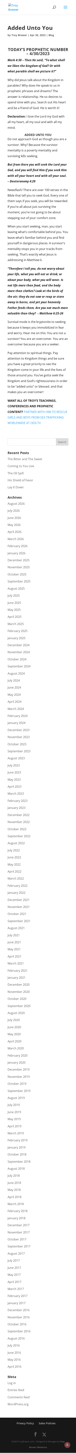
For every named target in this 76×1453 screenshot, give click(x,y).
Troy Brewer (19, 35)
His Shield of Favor (20, 480)
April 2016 (14, 1367)
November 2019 (19, 1077)
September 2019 (19, 1091)
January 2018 (16, 1218)
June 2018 (14, 1183)
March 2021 (16, 963)
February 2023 (17, 801)
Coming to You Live (21, 466)
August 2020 (16, 1013)
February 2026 (17, 546)
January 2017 (16, 1303)
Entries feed (16, 1390)
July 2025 (14, 596)
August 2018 (16, 1169)
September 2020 (19, 1006)
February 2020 (17, 1055)
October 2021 (17, 914)
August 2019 (16, 1098)
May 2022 (14, 864)
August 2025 (16, 589)
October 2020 (17, 999)
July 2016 (14, 1345)
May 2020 (14, 1034)
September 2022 (19, 836)
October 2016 (17, 1324)
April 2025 (14, 617)
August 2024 (16, 673)
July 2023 (14, 765)
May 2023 (14, 780)
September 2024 (19, 666)
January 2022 (16, 893)
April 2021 (14, 956)
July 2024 (14, 680)
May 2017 (14, 1275)
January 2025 (16, 638)
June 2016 (14, 1353)
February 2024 (17, 716)
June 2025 (14, 603)
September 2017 (19, 1246)
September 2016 (19, 1331)
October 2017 (17, 1239)
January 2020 (16, 1062)
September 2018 (19, 1162)
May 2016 (14, 1360)
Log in (12, 1383)
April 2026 (14, 532)
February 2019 (17, 1140)
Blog (51, 35)
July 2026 (14, 511)
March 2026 (16, 539)
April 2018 (14, 1197)
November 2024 (19, 652)
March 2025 (16, 624)
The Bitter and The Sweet (25, 459)
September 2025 (19, 581)
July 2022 (14, 850)
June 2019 (14, 1112)
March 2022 (16, 878)
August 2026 (16, 504)
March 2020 (16, 1048)
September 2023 (19, 751)
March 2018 (16, 1204)
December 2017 (19, 1225)
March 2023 (16, 794)
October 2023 (17, 744)
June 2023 (14, 772)
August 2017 (16, 1253)
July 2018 (14, 1176)
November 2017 (19, 1232)
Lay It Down (16, 487)
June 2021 (14, 942)
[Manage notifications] (67, 1445)
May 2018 (14, 1190)
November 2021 (19, 907)
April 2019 (14, 1126)
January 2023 (16, 808)
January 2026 (16, 553)
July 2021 (14, 935)
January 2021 (16, 978)
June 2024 (14, 687)
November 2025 (19, 567)
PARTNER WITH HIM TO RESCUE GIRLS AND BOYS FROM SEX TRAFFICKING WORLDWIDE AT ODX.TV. (37, 417)
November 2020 (19, 992)
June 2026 (14, 518)
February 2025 (17, 631)
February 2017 (17, 1296)
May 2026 (14, 525)
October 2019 (17, 1084)
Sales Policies (47, 1423)
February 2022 (17, 886)
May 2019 (14, 1119)
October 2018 (17, 1154)
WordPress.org (18, 1404)
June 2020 (14, 1027)
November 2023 (19, 737)
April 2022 (14, 871)
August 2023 (16, 758)
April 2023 (14, 787)
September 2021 (19, 921)
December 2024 (19, 645)
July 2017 (14, 1260)
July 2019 (14, 1105)
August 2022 (16, 843)
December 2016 (19, 1310)
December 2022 (19, 815)
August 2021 (16, 928)
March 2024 (16, 709)
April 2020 (14, 1041)
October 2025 (17, 574)
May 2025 (14, 610)
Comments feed (19, 1397)
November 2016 (19, 1317)
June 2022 (14, 857)
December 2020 (19, 985)
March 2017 (16, 1289)
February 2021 (17, 971)
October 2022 (17, 829)
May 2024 (14, 695)
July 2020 (14, 1020)
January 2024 (16, 723)
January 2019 (16, 1147)
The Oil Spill (16, 473)
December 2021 (19, 900)
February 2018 (17, 1211)
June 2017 (14, 1268)
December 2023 (19, 730)
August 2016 (16, 1338)
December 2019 (19, 1069)
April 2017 (14, 1282)
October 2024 (17, 659)
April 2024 (14, 702)
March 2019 (16, 1133)
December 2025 (19, 560)
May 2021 (14, 949)
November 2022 (19, 822)
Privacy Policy (25, 1423)
